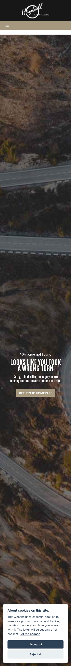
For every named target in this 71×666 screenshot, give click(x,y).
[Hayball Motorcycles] (35, 10)
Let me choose (30, 634)
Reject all (35, 654)
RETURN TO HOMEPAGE (35, 393)
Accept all (35, 644)
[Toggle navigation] (7, 25)
